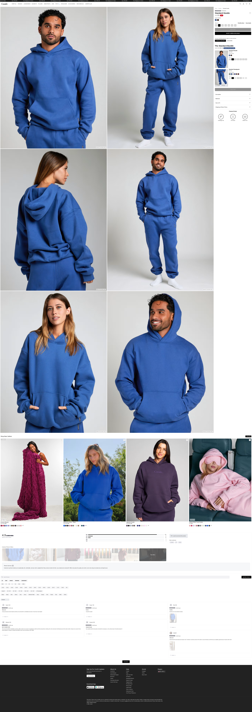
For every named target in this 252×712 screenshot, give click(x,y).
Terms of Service (129, 689)
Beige (3, 594)
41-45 (30, 587)
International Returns (130, 678)
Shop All (14, 3)
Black (7, 594)
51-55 (40, 587)
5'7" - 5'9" (20, 591)
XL (15, 584)
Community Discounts (114, 680)
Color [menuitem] (180, 542)
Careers (111, 678)
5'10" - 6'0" (26, 591)
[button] (220, 11)
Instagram (144, 671)
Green (25, 594)
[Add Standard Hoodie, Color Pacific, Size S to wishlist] (250, 13)
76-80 (62, 587)
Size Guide (248, 23)
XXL (19, 584)
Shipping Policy (129, 682)
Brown (16, 594)
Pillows (40, 3)
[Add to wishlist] (61, 440)
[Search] (240, 4)
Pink (47, 594)
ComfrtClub (88, 3)
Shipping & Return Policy (221, 107)
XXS (2, 584)
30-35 (21, 587)
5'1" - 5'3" (9, 591)
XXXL (23, 584)
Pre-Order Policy (129, 683)
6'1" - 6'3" (32, 591)
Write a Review (247, 577)
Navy (38, 594)
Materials (218, 98)
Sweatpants (47, 3)
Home (216, 8)
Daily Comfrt (144, 674)
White (60, 594)
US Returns (128, 676)
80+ (66, 587)
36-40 (26, 587)
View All (248, 436)
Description (218, 94)
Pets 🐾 (58, 3)
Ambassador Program (114, 674)
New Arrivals (80, 3)
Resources (112, 676)
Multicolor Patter (31, 594)
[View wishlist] (246, 4)
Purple (52, 594)
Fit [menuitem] (176, 542)
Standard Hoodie (233, 50)
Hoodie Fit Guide (129, 680)
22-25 (12, 587)
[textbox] (115, 577)
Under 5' (3, 591)
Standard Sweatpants (234, 69)
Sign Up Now (91, 676)
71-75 (58, 587)
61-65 (49, 587)
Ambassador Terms (130, 691)
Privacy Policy (129, 685)
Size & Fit (218, 102)
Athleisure (64, 3)
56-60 (44, 587)
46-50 (35, 587)
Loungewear (27, 3)
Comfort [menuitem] (171, 542)
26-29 (17, 587)
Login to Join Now (220, 40)
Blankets (34, 3)
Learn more (229, 40)
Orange (42, 594)
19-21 (7, 587)
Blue (11, 594)
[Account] (243, 4)
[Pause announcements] (251, 1)
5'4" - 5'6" (14, 591)
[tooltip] (13, 566)
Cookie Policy (128, 687)
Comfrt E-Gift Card (113, 682)
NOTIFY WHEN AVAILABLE (233, 33)
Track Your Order (129, 674)
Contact (127, 671)
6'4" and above (39, 591)
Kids (53, 3)
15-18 (3, 587)
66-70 (53, 587)
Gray (20, 594)
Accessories (71, 3)
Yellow (65, 594)
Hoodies (20, 3)
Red (56, 594)
